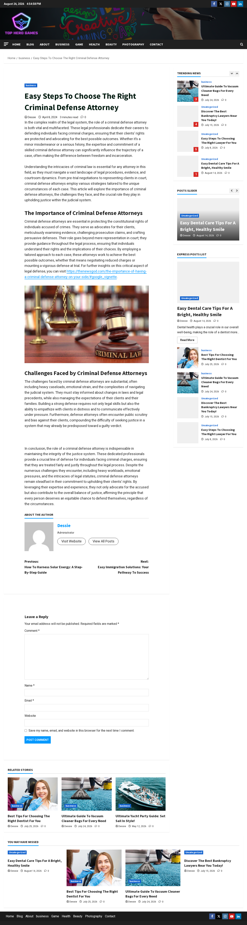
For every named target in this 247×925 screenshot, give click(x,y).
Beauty (111, 44)
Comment (32, 631)
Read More (188, 340)
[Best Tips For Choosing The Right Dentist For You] (33, 794)
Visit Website (71, 541)
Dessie (32, 117)
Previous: (54, 567)
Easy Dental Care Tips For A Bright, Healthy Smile (187, 166)
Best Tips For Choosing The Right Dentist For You (187, 357)
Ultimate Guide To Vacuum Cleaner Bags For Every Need (187, 91)
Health (94, 44)
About (45, 44)
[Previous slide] (231, 73)
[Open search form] (241, 44)
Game (79, 44)
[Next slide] (236, 73)
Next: (123, 567)
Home (16, 44)
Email (29, 700)
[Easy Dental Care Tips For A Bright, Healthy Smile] (208, 282)
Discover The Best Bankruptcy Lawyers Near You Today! (187, 116)
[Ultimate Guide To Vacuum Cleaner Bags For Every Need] (87, 794)
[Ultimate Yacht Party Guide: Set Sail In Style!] (141, 794)
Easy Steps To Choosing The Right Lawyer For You (187, 141)
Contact (156, 44)
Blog (30, 44)
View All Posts (103, 541)
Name (30, 685)
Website (30, 716)
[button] (6, 44)
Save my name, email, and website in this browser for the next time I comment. (81, 730)
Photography (133, 44)
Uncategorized (209, 107)
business (62, 44)
